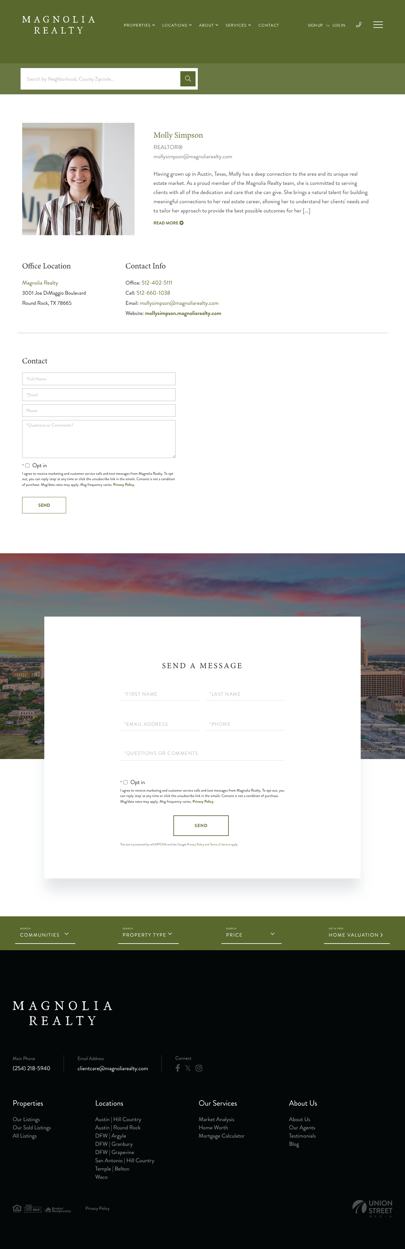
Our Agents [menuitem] (302, 1127)
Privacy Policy (123, 484)
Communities (40, 935)
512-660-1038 (154, 293)
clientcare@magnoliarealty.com (113, 1068)
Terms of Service (220, 844)
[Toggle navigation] (378, 25)
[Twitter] (188, 1068)
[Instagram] (199, 1068)
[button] (188, 78)
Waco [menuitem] (101, 1177)
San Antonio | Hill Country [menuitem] (124, 1160)
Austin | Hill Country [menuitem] (118, 1119)
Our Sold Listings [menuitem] (32, 1127)
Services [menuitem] (236, 25)
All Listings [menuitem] (25, 1136)
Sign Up (315, 25)
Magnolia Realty (40, 283)
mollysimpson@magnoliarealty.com (179, 303)
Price (234, 935)
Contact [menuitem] (268, 25)
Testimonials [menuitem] (302, 1136)
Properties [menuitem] (137, 25)
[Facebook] (177, 1068)
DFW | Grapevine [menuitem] (114, 1152)
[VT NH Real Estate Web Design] (372, 1208)
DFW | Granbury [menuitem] (114, 1144)
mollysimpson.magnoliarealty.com (183, 313)
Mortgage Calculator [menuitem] (222, 1136)
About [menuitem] (206, 25)
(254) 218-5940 (31, 1068)
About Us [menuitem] (299, 1119)
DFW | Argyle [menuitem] (110, 1136)
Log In (339, 25)
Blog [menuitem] (294, 1144)
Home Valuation (354, 935)
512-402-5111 (157, 283)
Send (201, 825)
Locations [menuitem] (175, 25)
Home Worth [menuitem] (213, 1127)
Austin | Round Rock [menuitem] (118, 1127)
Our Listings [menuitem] (26, 1119)
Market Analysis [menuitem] (216, 1119)
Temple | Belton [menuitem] (112, 1168)
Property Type (144, 935)
